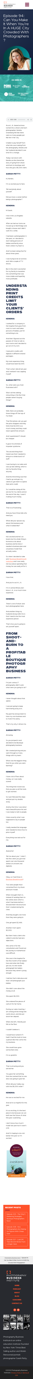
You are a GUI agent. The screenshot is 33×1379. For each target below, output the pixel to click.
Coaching (17, 1300)
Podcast (17, 1289)
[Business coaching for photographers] (6, 1321)
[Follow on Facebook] (14, 1310)
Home (17, 1285)
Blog (17, 1296)
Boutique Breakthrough (14, 879)
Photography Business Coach (13, 1257)
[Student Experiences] (6, 1329)
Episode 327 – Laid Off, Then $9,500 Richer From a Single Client (16, 1242)
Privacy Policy (16, 1373)
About (17, 1292)
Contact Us (17, 1303)
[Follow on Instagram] (18, 1310)
